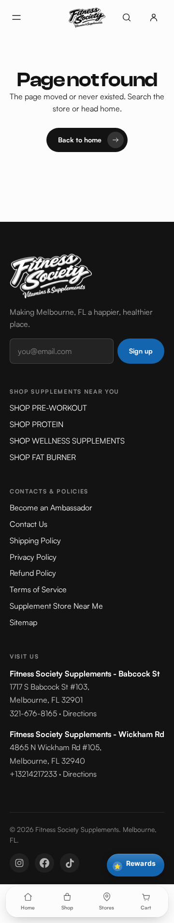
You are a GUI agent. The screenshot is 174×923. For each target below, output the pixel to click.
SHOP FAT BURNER (43, 457)
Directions (80, 713)
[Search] (126, 17)
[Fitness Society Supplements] (87, 17)
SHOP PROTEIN (36, 424)
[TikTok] (69, 863)
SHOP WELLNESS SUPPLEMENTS (67, 441)
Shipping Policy (35, 540)
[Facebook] (44, 863)
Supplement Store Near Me (56, 606)
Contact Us (28, 524)
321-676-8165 (33, 713)
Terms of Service (38, 589)
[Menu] (16, 17)
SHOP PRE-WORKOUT (48, 408)
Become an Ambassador (51, 507)
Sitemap (23, 622)
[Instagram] (19, 863)
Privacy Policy (33, 557)
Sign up (141, 351)
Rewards (135, 864)
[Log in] (153, 17)
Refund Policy (33, 573)
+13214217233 (33, 774)
